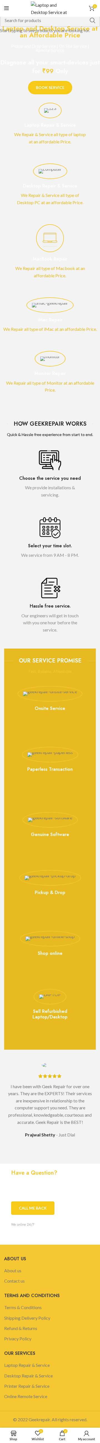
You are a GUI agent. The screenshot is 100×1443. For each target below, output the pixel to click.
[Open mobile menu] (6, 8)
